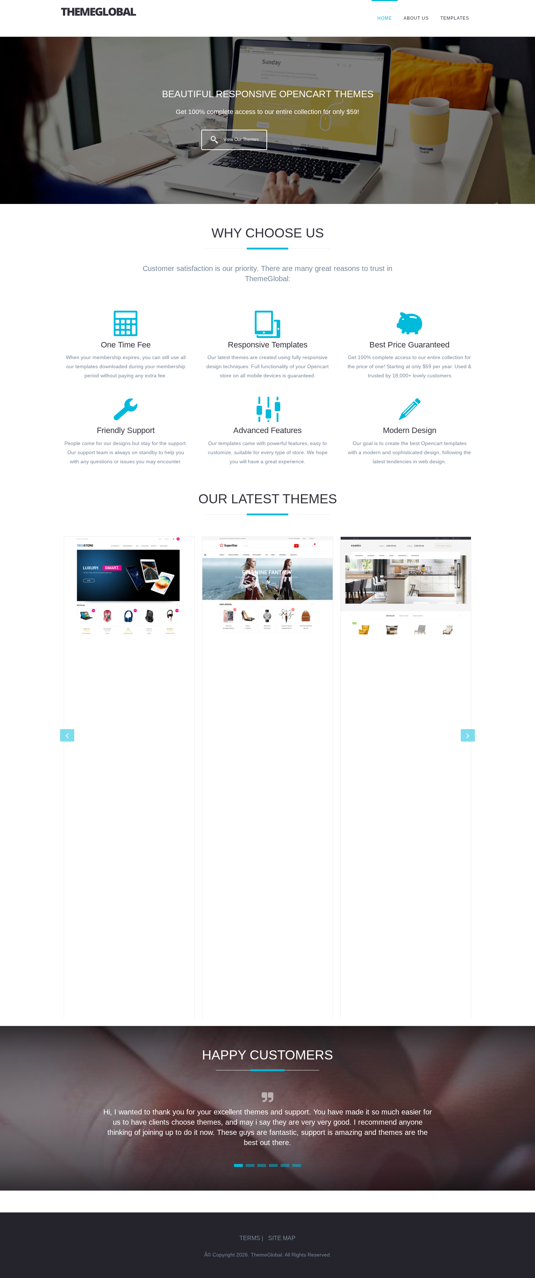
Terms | (251, 1238)
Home (384, 18)
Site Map (282, 1238)
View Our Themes (240, 139)
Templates (454, 18)
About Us (416, 18)
